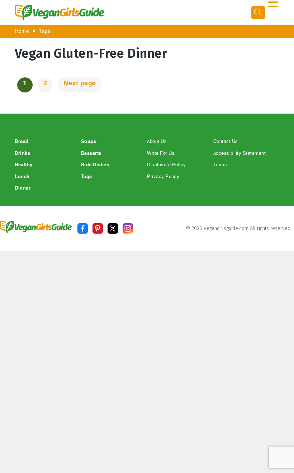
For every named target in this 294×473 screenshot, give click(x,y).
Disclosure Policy (166, 164)
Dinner (22, 188)
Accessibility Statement (239, 153)
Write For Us (161, 153)
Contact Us (225, 141)
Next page (79, 83)
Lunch (22, 176)
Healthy (24, 164)
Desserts (91, 153)
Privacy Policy (163, 176)
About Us (157, 141)
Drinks (22, 153)
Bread (22, 141)
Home (22, 31)
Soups (88, 141)
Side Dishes (95, 164)
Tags (45, 31)
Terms (220, 164)
